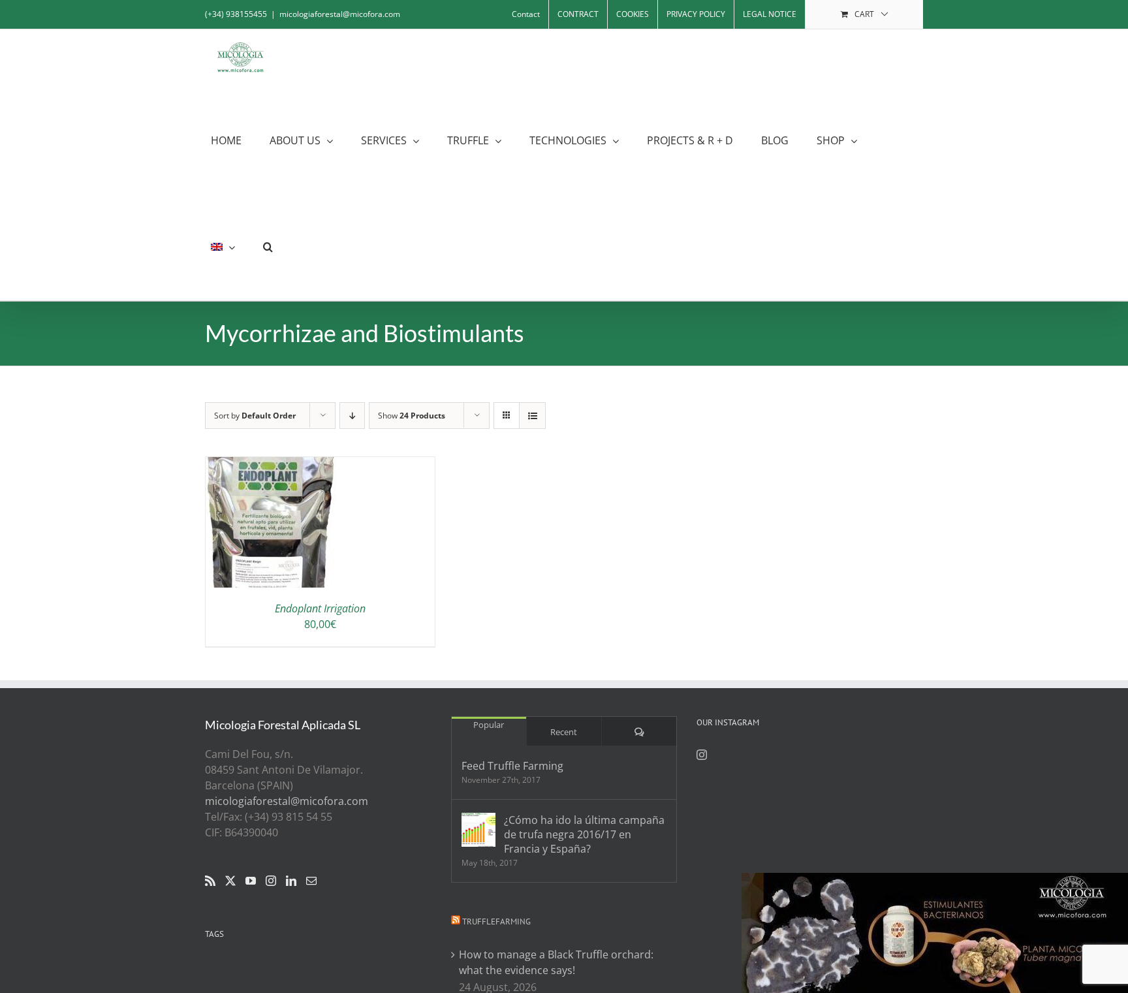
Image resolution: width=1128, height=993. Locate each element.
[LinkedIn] (291, 880)
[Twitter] (230, 880)
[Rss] (210, 880)
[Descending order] (352, 415)
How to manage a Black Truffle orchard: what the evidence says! (556, 962)
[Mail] (311, 880)
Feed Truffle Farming (512, 766)
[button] (268, 247)
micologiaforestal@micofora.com (339, 14)
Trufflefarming (496, 921)
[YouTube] (250, 880)
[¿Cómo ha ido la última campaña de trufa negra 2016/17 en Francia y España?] (478, 830)
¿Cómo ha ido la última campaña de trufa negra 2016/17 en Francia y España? (584, 834)
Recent (563, 732)
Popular (488, 725)
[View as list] (532, 415)
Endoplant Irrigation (320, 608)
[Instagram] (271, 880)
